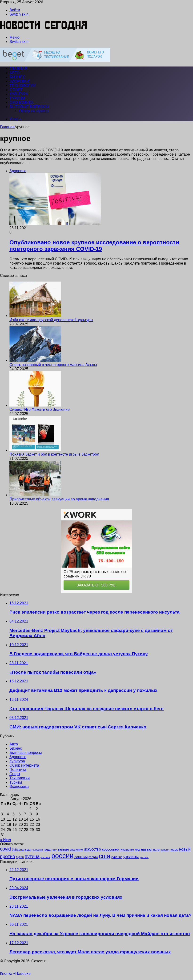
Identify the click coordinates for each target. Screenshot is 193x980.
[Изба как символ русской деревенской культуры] (35, 316)
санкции (81, 857)
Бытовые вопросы (29, 107)
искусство (92, 849)
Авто (14, 73)
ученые (144, 857)
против (7, 856)
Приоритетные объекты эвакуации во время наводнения (59, 499)
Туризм (17, 98)
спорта (93, 857)
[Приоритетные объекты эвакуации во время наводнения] (35, 495)
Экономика (21, 102)
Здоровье (19, 81)
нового (165, 849)
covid (5, 848)
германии (37, 849)
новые (173, 849)
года (47, 849)
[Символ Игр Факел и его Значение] (35, 405)
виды (27, 849)
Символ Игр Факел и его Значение (39, 409)
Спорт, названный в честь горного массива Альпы (53, 365)
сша (104, 856)
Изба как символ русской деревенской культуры (51, 320)
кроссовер (110, 849)
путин (20, 857)
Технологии (22, 85)
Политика (17, 770)
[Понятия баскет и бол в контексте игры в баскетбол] (35, 450)
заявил (63, 849)
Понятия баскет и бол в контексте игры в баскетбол (54, 454)
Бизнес (17, 77)
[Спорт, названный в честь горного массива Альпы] (35, 360)
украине (116, 857)
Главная (7, 127)
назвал (146, 849)
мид (137, 849)
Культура (18, 94)
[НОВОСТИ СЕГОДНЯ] (43, 29)
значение (76, 849)
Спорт (16, 90)
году (54, 849)
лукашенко (127, 849)
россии (62, 856)
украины (131, 856)
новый (185, 849)
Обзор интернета (33, 111)
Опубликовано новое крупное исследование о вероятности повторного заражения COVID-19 (94, 245)
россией (45, 857)
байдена (18, 849)
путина (32, 856)
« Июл (5, 840)
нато (156, 849)
